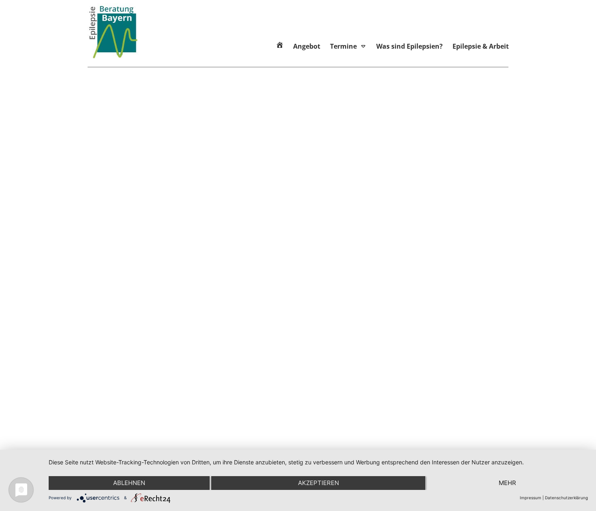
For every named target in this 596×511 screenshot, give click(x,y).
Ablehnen (129, 483)
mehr (507, 483)
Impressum (530, 497)
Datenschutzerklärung (566, 497)
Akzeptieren (318, 483)
